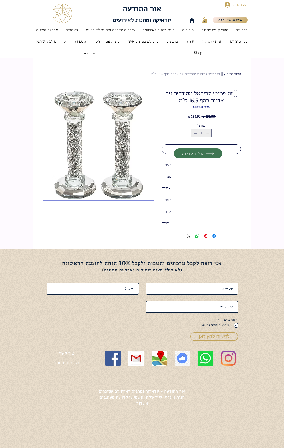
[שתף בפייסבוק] (214, 236)
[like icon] (182, 358)
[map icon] (159, 358)
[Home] (191, 20)
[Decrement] (208, 133)
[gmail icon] (136, 358)
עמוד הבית (233, 73)
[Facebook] (113, 358)
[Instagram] (228, 358)
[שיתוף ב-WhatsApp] (197, 236)
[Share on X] (188, 236)
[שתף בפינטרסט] (205, 236)
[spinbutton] (201, 133)
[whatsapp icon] (205, 358)
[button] (204, 20)
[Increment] (194, 133)
